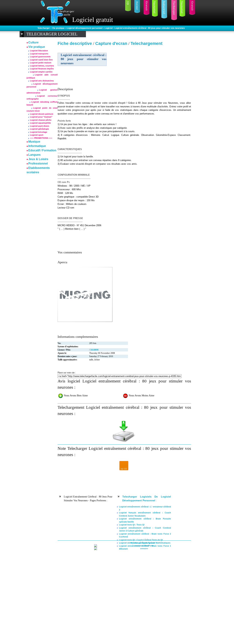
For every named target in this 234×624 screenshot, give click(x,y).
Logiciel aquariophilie (40, 123)
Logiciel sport (36, 135)
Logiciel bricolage (38, 132)
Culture (33, 42)
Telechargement (147, 43)
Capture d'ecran (111, 43)
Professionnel (38, 163)
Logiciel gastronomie (40, 56)
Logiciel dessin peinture (41, 114)
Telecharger (43, 28)
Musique (34, 141)
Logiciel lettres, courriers (42, 66)
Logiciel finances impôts (42, 69)
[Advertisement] (159, 73)
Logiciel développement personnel (85, 28)
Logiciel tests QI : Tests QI (131, 525)
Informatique (37, 146)
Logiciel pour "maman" (41, 117)
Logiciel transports (39, 54)
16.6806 (94, 350)
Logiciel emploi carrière (41, 72)
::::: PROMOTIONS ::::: (41, 138)
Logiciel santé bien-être (41, 60)
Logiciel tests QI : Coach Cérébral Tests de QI (141, 540)
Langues (34, 154)
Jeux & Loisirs (38, 159)
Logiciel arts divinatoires (42, 81)
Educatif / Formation (42, 150)
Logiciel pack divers (39, 126)
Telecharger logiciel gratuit (143, 543)
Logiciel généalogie (39, 129)
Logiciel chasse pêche (40, 120)
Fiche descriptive (75, 43)
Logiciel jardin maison (40, 63)
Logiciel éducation (39, 50)
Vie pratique (58, 28)
